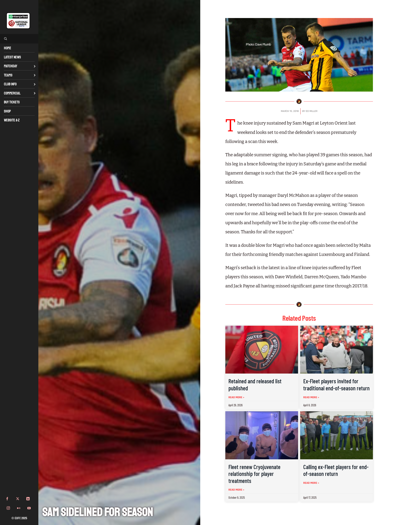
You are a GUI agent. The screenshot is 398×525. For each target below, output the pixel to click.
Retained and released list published (255, 384)
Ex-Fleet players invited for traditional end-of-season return (336, 384)
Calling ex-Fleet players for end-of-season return (336, 470)
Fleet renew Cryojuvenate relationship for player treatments (254, 473)
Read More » (236, 397)
